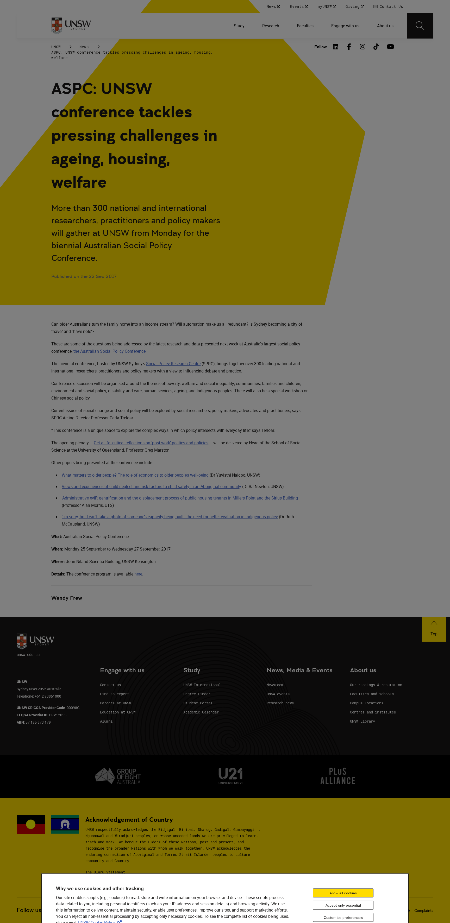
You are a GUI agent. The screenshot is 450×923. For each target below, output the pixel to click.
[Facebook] (349, 46)
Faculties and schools (372, 693)
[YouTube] (390, 46)
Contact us (110, 684)
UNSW (56, 46)
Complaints (423, 910)
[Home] (71, 25)
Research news (280, 702)
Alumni (106, 721)
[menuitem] (240, 26)
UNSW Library (362, 721)
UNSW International (202, 684)
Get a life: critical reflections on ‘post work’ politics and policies (151, 443)
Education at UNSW (117, 712)
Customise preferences (343, 917)
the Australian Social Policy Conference (109, 351)
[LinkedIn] (335, 46)
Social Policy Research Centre (173, 363)
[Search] (420, 26)
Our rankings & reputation (376, 684)
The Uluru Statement (105, 872)
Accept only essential (343, 905)
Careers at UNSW (115, 702)
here (138, 574)
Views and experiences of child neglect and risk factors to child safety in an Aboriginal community (151, 486)
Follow (320, 46)
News (84, 46)
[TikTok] (376, 46)
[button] (434, 629)
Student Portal (198, 702)
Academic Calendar (201, 712)
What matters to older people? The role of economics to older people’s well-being (135, 475)
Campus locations (366, 702)
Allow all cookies (343, 893)
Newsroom (275, 684)
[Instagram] (363, 46)
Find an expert (114, 693)
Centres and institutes (373, 712)
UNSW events (278, 693)
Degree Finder (196, 693)
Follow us (29, 910)
